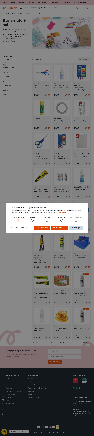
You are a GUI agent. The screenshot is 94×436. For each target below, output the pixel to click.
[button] (19, 227)
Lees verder (62, 212)
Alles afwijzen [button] (76, 228)
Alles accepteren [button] (42, 228)
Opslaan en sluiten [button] (59, 228)
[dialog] (47, 218)
